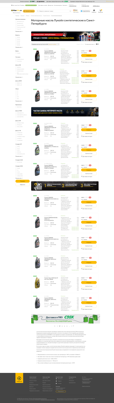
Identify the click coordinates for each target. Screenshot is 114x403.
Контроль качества (47, 386)
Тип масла (17, 57)
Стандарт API (18, 144)
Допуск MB (18, 65)
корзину (89, 55)
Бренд (16, 51)
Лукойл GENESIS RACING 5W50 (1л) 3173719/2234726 (50, 219)
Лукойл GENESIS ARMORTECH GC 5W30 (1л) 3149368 (51, 199)
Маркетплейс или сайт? (47, 390)
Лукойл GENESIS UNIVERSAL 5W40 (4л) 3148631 (50, 299)
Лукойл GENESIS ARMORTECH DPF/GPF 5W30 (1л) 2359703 (50, 52)
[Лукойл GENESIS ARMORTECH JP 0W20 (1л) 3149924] (37, 150)
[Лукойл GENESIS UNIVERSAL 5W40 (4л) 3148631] (37, 303)
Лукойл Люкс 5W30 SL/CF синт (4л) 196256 (51, 278)
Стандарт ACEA (19, 166)
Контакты (65, 5)
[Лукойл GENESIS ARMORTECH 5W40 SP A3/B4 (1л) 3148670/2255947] (37, 130)
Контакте (60, 378)
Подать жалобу (32, 388)
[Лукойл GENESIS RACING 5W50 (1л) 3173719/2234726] (37, 222)
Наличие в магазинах (20, 19)
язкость (17, 35)
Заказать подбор (52, 44)
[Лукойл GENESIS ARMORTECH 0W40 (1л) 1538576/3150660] (37, 170)
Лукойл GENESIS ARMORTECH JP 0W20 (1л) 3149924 (51, 147)
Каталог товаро (30, 11)
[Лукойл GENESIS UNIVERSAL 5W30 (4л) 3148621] (37, 263)
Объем (17, 88)
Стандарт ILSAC (19, 160)
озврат (44, 382)
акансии (31, 386)
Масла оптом (45, 378)
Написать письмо (33, 380)
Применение (18, 104)
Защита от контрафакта (47, 388)
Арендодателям (72, 382)
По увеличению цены (89, 44)
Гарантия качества (46, 384)
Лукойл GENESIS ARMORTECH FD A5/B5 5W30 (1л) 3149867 (50, 92)
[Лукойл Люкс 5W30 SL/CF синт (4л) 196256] (37, 283)
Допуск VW (18, 130)
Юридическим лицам (33, 384)
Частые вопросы (58, 5)
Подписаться (61, 391)
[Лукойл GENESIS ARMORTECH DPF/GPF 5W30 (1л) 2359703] (37, 56)
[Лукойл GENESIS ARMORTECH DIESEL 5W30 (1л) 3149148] (37, 76)
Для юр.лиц (50, 5)
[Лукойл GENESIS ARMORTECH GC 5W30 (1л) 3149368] (37, 202)
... (69, 326)
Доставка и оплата (42, 5)
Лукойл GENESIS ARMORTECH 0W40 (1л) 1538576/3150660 (50, 167)
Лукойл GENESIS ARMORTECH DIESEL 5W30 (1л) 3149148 (49, 72)
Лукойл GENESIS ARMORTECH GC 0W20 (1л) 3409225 (51, 239)
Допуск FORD (18, 110)
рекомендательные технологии (48, 399)
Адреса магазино (86, 386)
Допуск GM (18, 120)
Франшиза (71, 378)
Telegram (60, 381)
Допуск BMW (18, 80)
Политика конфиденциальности (40, 398)
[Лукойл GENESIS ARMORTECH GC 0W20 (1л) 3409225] (37, 243)
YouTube (59, 383)
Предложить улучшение (34, 390)
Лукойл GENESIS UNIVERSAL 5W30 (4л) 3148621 (50, 259)
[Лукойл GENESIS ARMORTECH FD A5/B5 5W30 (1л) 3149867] (37, 96)
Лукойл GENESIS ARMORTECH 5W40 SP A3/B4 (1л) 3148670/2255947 (50, 128)
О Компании (71, 380)
